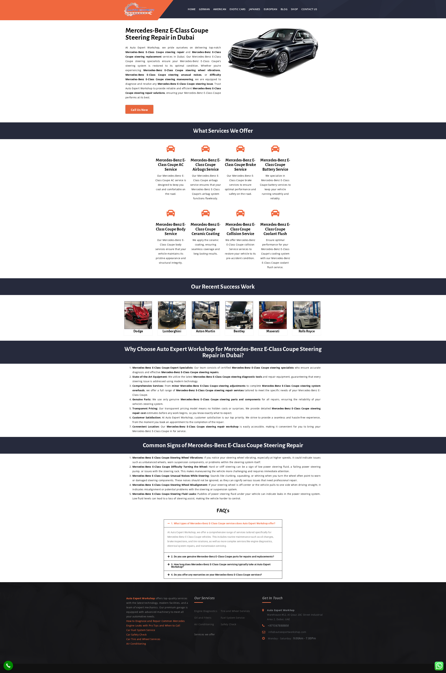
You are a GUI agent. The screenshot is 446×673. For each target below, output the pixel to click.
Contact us (309, 9)
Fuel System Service (233, 617)
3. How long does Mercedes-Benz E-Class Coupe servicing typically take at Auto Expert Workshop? (221, 565)
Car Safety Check (136, 634)
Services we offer (204, 634)
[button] (223, 523)
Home (191, 9)
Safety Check (228, 624)
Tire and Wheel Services (235, 611)
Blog (284, 9)
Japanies (254, 9)
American (219, 9)
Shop (294, 9)
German (204, 9)
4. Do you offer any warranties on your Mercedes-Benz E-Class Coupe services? (216, 574)
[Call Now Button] (8, 665)
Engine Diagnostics (205, 611)
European (270, 9)
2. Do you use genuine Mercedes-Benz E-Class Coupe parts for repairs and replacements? (222, 556)
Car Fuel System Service (140, 630)
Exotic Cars (237, 9)
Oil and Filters (202, 617)
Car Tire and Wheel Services (143, 639)
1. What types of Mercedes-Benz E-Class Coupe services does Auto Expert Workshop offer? (223, 523)
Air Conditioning (136, 643)
